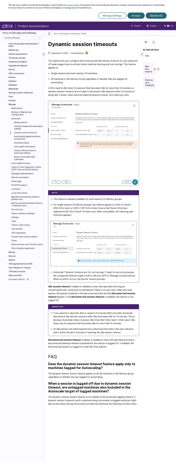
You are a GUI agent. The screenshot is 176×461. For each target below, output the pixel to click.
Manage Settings (112, 15)
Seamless (13, 85)
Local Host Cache (19, 193)
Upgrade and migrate (18, 66)
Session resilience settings (23, 213)
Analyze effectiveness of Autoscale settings (25, 151)
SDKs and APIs (15, 275)
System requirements (18, 54)
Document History (17, 279)
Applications (16, 108)
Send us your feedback (149, 82)
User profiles (17, 229)
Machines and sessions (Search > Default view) (25, 198)
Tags (13, 221)
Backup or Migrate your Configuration (21, 113)
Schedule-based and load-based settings (28, 127)
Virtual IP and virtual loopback (24, 237)
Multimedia (13, 89)
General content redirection (21, 93)
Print (11, 97)
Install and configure (18, 62)
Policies (12, 100)
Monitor (12, 252)
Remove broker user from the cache (26, 244)
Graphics (12, 81)
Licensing (15, 189)
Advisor (12, 260)
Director (12, 256)
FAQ (147, 56)
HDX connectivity (16, 73)
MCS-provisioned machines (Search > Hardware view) (26, 204)
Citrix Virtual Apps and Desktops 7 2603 (24, 45)
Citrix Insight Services (20, 163)
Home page (16, 181)
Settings (15, 217)
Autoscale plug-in (22, 143)
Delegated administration (22, 173)
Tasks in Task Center (20, 225)
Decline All (156, 15)
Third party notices (17, 271)
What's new (14, 50)
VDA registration (18, 233)
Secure (12, 69)
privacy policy (73, 5)
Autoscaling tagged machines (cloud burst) (27, 137)
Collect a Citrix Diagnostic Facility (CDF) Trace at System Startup (26, 168)
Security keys (17, 209)
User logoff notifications (24, 147)
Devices (12, 77)
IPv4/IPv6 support (19, 185)
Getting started (20, 122)
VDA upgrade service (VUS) (20, 264)
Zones (14, 240)
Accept (136, 15)
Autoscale (15, 118)
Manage (12, 104)
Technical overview (17, 58)
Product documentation (33, 26)
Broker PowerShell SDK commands (24, 158)
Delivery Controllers (20, 177)
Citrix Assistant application (23, 248)
